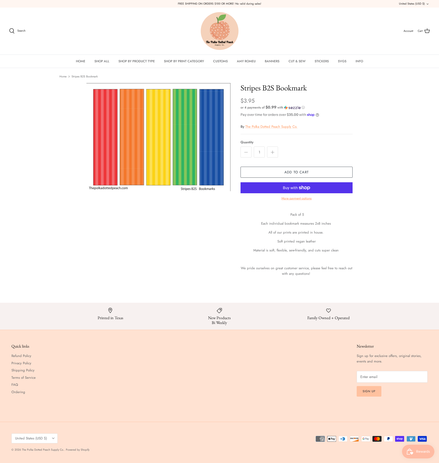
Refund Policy (21, 355)
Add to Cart (296, 172)
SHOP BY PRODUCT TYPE (136, 61)
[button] (273, 107)
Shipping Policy (23, 370)
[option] (158, 137)
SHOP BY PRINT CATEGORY (184, 61)
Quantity (247, 142)
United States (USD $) (412, 4)
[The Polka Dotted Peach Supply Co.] (219, 31)
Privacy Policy (21, 363)
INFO (359, 61)
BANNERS (272, 61)
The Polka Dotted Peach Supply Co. (271, 126)
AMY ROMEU (246, 61)
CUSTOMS (220, 61)
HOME (80, 61)
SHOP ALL (101, 61)
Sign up (369, 391)
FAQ (14, 384)
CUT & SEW (297, 61)
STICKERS (322, 61)
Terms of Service (23, 377)
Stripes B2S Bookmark (85, 76)
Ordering (18, 392)
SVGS (342, 61)
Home (63, 76)
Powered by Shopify (77, 450)
